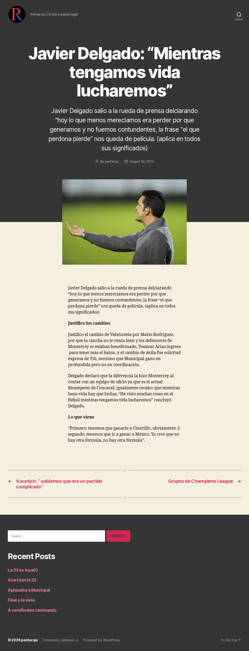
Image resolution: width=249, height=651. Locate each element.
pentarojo (112, 161)
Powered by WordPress (101, 640)
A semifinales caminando (32, 610)
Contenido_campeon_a (60, 640)
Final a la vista (21, 600)
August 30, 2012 (142, 161)
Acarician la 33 (22, 580)
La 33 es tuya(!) (23, 570)
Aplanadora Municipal (29, 590)
